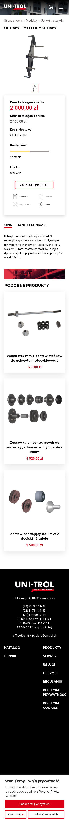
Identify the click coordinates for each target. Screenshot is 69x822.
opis (8, 225)
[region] (34, 798)
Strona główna (13, 20)
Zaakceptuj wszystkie (34, 804)
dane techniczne (32, 225)
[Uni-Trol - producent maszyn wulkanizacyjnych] (19, 7)
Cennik (10, 656)
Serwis (49, 656)
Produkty (31, 20)
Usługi (49, 664)
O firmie (50, 673)
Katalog (12, 648)
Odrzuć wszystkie (46, 814)
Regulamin (52, 681)
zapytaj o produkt (34, 185)
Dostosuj (14, 814)
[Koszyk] (51, 7)
